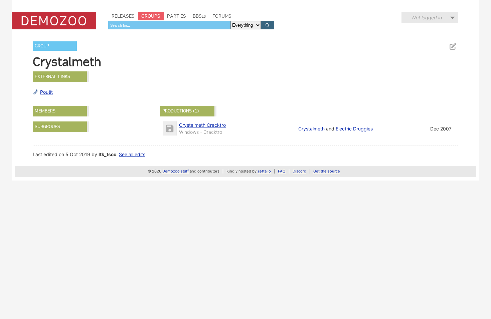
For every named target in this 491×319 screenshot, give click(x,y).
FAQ (282, 171)
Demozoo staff (175, 171)
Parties (176, 16)
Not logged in (427, 17)
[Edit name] (452, 46)
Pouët (46, 92)
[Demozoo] (54, 20)
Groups (150, 16)
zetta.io (264, 171)
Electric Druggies (354, 128)
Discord (299, 171)
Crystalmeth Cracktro (202, 125)
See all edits (132, 154)
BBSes (199, 16)
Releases (123, 16)
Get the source (326, 171)
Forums (221, 16)
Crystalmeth (311, 128)
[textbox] (169, 25)
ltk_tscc (107, 154)
